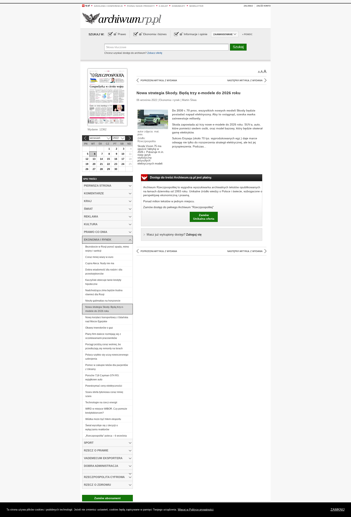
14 (101, 159)
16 (115, 159)
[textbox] (166, 47)
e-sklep (163, 6)
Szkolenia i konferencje (108, 6)
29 (108, 169)
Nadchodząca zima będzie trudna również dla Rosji (103, 292)
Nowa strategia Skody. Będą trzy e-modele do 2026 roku (104, 309)
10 (122, 154)
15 (108, 159)
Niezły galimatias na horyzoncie (102, 300)
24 (122, 164)
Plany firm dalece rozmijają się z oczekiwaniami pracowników (103, 336)
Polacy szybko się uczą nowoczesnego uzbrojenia (106, 356)
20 (94, 164)
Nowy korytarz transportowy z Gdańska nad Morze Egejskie (106, 319)
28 (101, 169)
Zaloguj (248, 6)
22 (108, 164)
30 (115, 169)
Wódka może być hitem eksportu (103, 419)
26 (87, 169)
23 (115, 164)
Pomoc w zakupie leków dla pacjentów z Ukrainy (106, 367)
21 (101, 164)
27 (94, 169)
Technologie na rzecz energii (101, 402)
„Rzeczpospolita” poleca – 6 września (106, 435)
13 (94, 159)
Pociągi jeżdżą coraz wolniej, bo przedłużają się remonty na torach (104, 346)
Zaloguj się (174, 234)
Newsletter (196, 6)
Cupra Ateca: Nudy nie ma (99, 263)
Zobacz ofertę (154, 53)
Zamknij (337, 509)
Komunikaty (178, 6)
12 (87, 159)
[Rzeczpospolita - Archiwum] (121, 18)
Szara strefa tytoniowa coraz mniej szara (104, 394)
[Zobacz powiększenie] (153, 119)
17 (122, 159)
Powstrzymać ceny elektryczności (103, 385)
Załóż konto (264, 6)
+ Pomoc (247, 34)
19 (87, 164)
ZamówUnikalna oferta (203, 216)
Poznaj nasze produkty (141, 6)
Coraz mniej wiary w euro (99, 257)
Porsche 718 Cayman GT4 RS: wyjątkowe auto (102, 377)
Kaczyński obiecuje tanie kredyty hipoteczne (103, 282)
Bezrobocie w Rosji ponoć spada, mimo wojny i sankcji (107, 248)
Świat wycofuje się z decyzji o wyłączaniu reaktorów (101, 427)
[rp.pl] (86, 5)
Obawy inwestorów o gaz (99, 327)
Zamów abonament (107, 498)
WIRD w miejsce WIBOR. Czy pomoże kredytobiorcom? (106, 410)
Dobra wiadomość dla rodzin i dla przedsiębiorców (103, 271)
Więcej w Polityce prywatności (195, 509)
